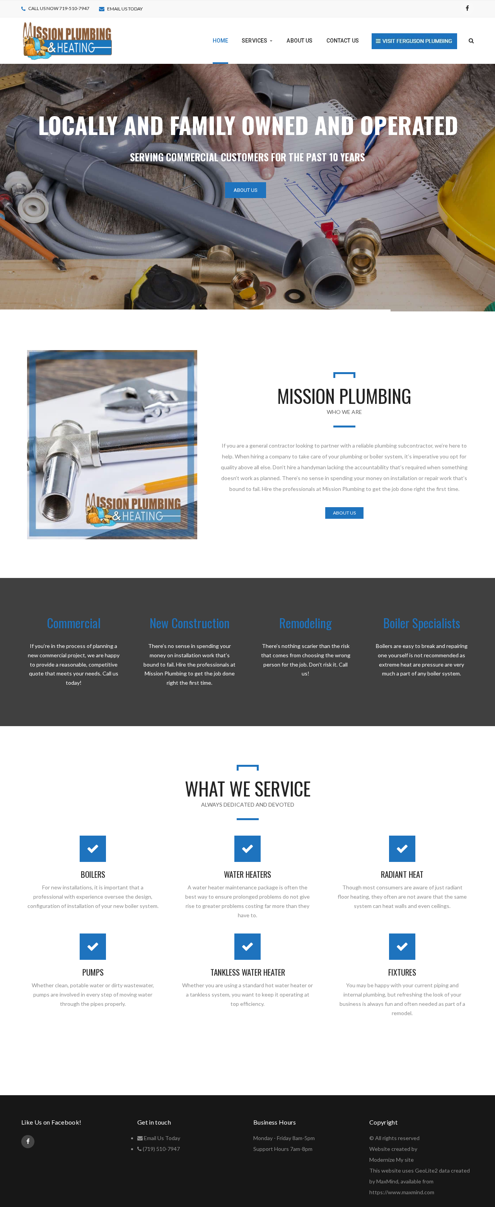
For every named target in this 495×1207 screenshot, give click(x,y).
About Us (246, 190)
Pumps (93, 972)
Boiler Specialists (421, 623)
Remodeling (305, 623)
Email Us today (125, 9)
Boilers (93, 874)
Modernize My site (391, 1159)
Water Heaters (247, 874)
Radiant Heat (402, 874)
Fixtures (402, 972)
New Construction (190, 623)
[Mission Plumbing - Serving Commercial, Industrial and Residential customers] (67, 40)
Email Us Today (162, 1138)
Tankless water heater (247, 972)
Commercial (74, 623)
